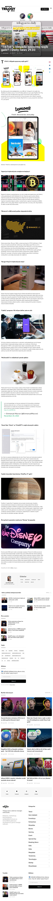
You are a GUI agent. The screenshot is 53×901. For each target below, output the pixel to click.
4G (2, 660)
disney (39, 579)
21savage (11, 658)
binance (32, 582)
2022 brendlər (7, 655)
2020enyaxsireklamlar (6, 653)
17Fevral (15, 650)
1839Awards (21, 650)
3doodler (22, 658)
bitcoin (21, 579)
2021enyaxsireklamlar (16, 653)
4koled (8, 660)
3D (18, 658)
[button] (51, 8)
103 (6, 650)
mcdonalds (33, 579)
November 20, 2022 (11, 416)
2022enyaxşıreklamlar (16, 655)
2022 (23, 653)
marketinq (27, 582)
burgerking (27, 579)
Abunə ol (45, 9)
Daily (3, 43)
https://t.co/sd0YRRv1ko (9, 410)
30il (15, 658)
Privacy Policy (12, 684)
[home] (9, 9)
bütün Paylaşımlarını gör (9, 584)
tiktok (21, 582)
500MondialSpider (15, 660)
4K (4, 660)
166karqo (10, 650)
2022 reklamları (5, 658)
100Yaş (3, 650)
